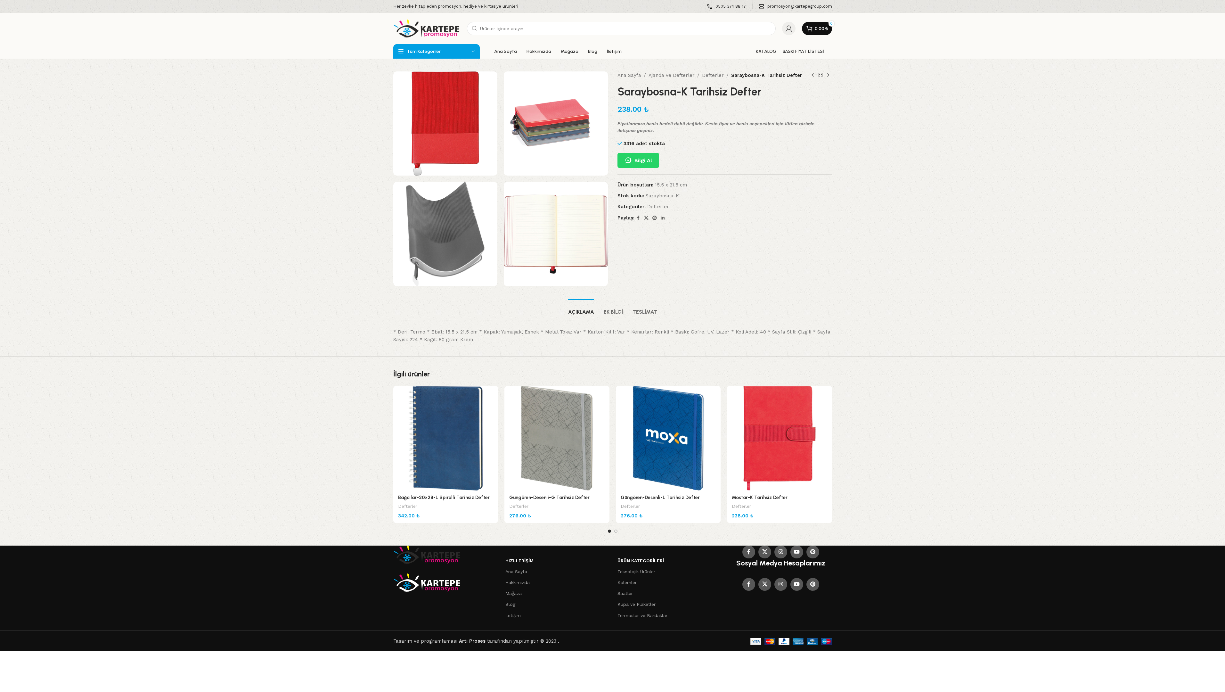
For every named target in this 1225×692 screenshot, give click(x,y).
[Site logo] (427, 28)
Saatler (625, 593)
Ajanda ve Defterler (672, 75)
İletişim (513, 615)
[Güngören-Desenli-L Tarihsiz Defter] (668, 438)
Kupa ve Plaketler (636, 604)
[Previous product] (813, 75)
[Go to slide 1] (609, 531)
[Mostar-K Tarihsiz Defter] (779, 438)
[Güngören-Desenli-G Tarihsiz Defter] (556, 438)
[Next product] (828, 75)
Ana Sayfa (629, 75)
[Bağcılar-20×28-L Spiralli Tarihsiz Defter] (445, 438)
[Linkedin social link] (662, 218)
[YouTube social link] (796, 552)
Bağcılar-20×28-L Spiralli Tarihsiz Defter (444, 497)
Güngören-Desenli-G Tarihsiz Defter (549, 497)
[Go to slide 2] (615, 531)
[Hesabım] (789, 28)
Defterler (713, 75)
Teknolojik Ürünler (636, 571)
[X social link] (646, 218)
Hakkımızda (517, 582)
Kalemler (627, 582)
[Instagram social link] (780, 552)
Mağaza (513, 593)
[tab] (581, 308)
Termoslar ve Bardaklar (642, 615)
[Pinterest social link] (654, 218)
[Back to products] (820, 75)
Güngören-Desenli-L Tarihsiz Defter (660, 497)
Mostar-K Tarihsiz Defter (760, 497)
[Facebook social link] (638, 218)
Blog (510, 604)
